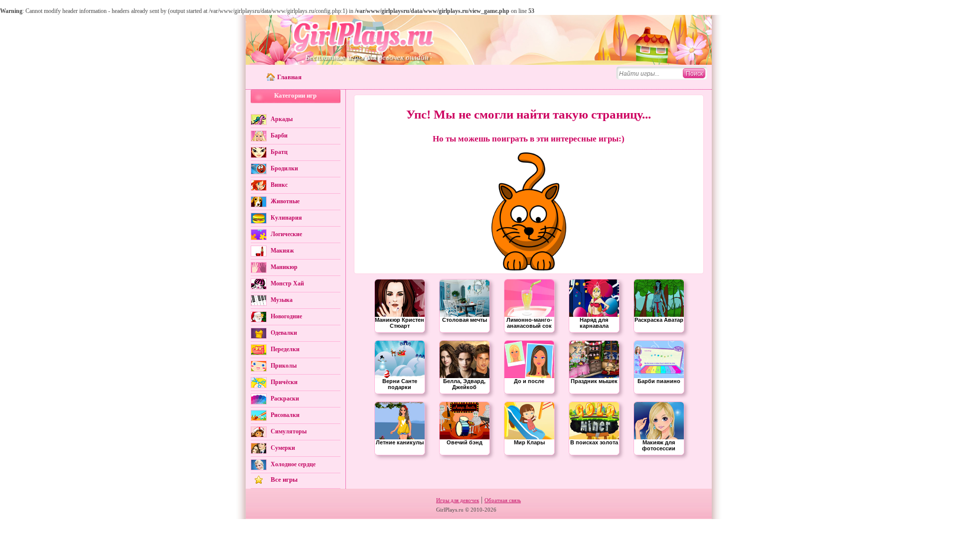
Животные (285, 201)
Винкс (279, 184)
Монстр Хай (287, 283)
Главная (289, 77)
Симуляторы (289, 431)
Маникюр (284, 267)
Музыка (282, 299)
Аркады (282, 119)
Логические (286, 234)
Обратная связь (502, 500)
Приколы (284, 365)
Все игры (284, 479)
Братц (279, 151)
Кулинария (286, 217)
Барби (279, 135)
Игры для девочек (457, 500)
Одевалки (284, 332)
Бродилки (284, 168)
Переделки (285, 349)
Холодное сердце (293, 464)
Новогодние (286, 316)
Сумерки (283, 447)
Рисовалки (285, 414)
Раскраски (285, 398)
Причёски (284, 382)
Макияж (282, 250)
